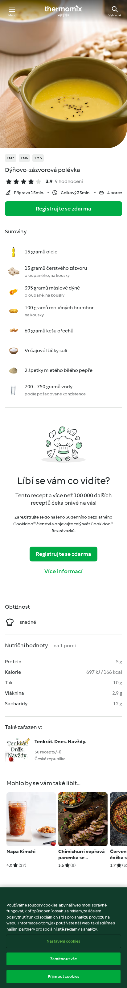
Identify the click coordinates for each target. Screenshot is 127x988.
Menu (12, 15)
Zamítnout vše (63, 959)
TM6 (24, 158)
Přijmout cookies (63, 976)
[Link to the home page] (63, 11)
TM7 (10, 158)
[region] (63, 937)
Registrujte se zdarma (63, 208)
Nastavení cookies (63, 941)
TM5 (38, 158)
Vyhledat (115, 15)
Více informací (63, 571)
